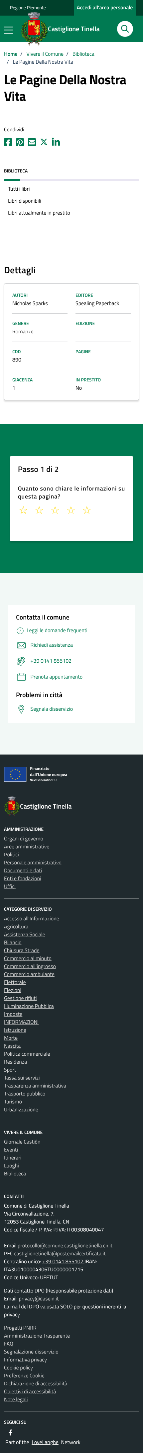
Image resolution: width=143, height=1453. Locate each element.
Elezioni (12, 990)
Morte (11, 1038)
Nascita (12, 1046)
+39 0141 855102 (63, 1262)
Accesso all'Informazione (31, 919)
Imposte (13, 1014)
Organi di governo (23, 839)
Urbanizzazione (21, 1110)
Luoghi (11, 1166)
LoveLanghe (45, 1442)
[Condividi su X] (44, 142)
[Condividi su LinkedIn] (56, 142)
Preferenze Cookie (24, 1376)
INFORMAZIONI (21, 1022)
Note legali (16, 1400)
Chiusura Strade (22, 951)
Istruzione (15, 1030)
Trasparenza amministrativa (35, 1086)
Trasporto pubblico (24, 1094)
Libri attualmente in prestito (39, 213)
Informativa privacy (25, 1360)
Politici (11, 855)
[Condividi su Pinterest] (20, 142)
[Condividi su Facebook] (8, 142)
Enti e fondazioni (22, 879)
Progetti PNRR (20, 1328)
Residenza (15, 1062)
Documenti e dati (23, 871)
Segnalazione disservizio (31, 1352)
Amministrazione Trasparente (37, 1336)
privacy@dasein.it (39, 1299)
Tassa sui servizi (22, 1078)
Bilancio (13, 943)
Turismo (13, 1102)
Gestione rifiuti (20, 998)
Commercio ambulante (29, 974)
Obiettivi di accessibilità (30, 1392)
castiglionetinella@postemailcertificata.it (59, 1254)
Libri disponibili (24, 201)
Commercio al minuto (28, 958)
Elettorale (15, 982)
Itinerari (12, 1158)
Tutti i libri (19, 189)
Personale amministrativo (33, 863)
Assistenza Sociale (24, 935)
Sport (10, 1070)
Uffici (10, 887)
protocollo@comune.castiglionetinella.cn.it (65, 1246)
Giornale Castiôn (22, 1142)
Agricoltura (16, 927)
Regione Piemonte (28, 7)
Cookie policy (18, 1368)
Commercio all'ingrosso (30, 966)
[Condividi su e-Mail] (32, 142)
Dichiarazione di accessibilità (35, 1384)
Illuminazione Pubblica (29, 1006)
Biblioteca (15, 1174)
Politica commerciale (27, 1054)
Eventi (11, 1150)
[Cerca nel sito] (125, 29)
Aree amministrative (26, 847)
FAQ (8, 1344)
